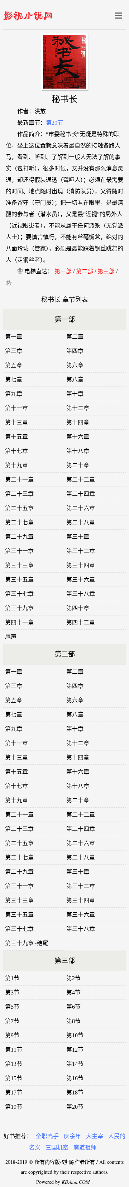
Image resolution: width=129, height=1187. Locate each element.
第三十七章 (19, 594)
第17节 (13, 1092)
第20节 (54, 123)
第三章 (13, 351)
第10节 (74, 1035)
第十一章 (16, 408)
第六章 (74, 365)
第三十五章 (19, 580)
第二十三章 (19, 494)
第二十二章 (80, 480)
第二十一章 (19, 480)
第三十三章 (19, 565)
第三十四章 (80, 565)
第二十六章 (80, 508)
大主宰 (94, 1136)
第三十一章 (19, 551)
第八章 (74, 379)
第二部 (84, 271)
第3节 (12, 992)
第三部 (106, 271)
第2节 (73, 978)
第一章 (13, 337)
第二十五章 (19, 508)
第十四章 (77, 422)
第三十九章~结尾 (26, 943)
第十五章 (16, 437)
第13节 (13, 1064)
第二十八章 (80, 522)
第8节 (73, 1021)
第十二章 (77, 408)
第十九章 (16, 465)
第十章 (74, 394)
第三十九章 (19, 608)
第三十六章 (80, 580)
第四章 (74, 351)
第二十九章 (19, 537)
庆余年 (72, 1136)
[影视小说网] (27, 14)
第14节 (74, 1064)
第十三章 (16, 422)
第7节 (12, 1021)
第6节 (73, 1007)
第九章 (13, 394)
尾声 (10, 637)
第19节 (13, 1107)
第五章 (13, 365)
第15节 (13, 1078)
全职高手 (47, 1136)
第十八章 (77, 451)
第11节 (13, 1050)
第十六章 (77, 437)
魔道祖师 (84, 1147)
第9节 (12, 1035)
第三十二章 (80, 551)
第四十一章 (19, 622)
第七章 (13, 379)
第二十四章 (80, 494)
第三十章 (77, 537)
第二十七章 (19, 522)
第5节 (12, 1007)
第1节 (12, 978)
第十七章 (16, 451)
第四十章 (77, 608)
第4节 (73, 992)
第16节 (74, 1078)
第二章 (74, 337)
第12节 (74, 1050)
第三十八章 (80, 594)
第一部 (63, 271)
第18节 (74, 1092)
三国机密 (57, 1147)
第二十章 (77, 465)
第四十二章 (80, 622)
